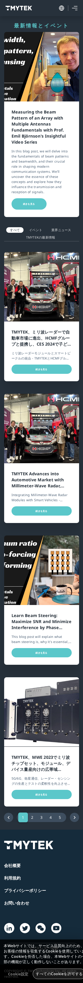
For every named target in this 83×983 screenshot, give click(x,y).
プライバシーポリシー (25, 890)
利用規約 (12, 878)
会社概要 (12, 865)
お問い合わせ (17, 903)
